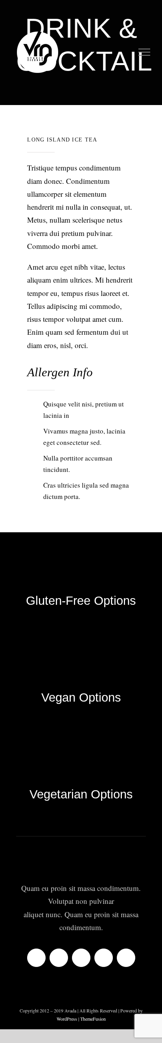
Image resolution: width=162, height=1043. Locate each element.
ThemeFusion (93, 1019)
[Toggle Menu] (144, 52)
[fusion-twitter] (59, 958)
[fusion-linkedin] (103, 958)
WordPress (67, 1019)
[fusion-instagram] (81, 958)
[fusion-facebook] (36, 958)
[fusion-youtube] (126, 958)
